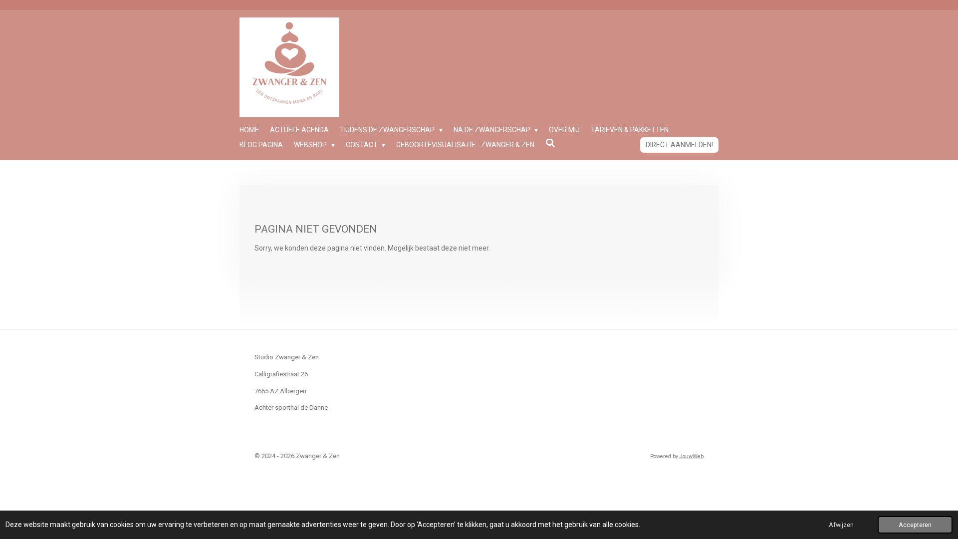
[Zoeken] (550, 143)
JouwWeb (692, 456)
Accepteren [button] (915, 525)
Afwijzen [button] (841, 525)
